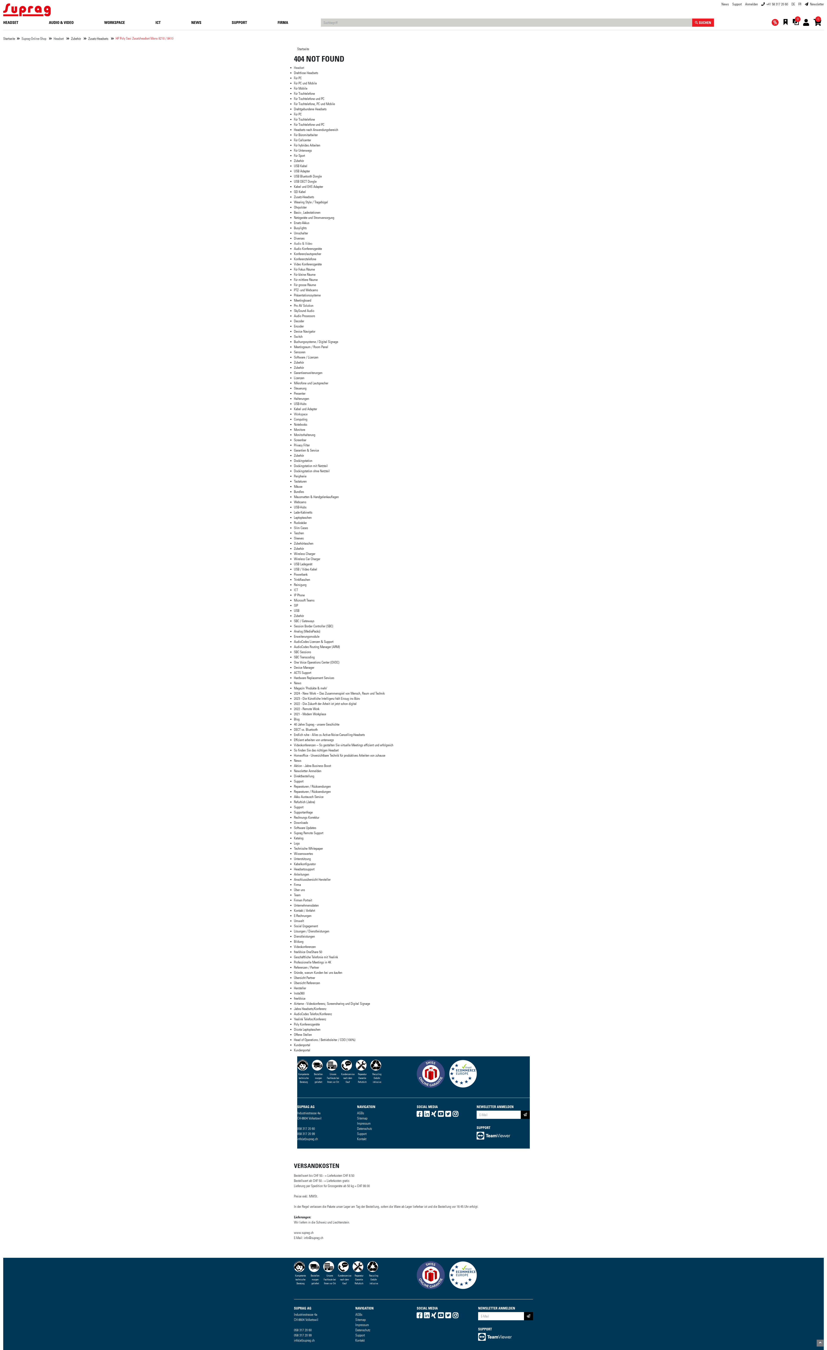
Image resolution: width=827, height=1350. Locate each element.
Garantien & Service (306, 450)
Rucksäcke (300, 523)
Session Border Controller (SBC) (313, 626)
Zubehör (76, 39)
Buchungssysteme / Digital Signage (316, 342)
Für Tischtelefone (304, 94)
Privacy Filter (302, 445)
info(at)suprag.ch (307, 1139)
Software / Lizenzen (306, 357)
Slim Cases (301, 528)
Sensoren (299, 352)
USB (296, 611)
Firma (283, 22)
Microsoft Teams (304, 600)
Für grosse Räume (305, 285)
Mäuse (298, 487)
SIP (296, 605)
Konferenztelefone (305, 259)
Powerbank (301, 574)
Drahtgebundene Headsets (310, 109)
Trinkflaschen (302, 580)
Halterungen (301, 399)
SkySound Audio (304, 311)
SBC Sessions (302, 652)
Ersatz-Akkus (301, 223)
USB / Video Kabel (305, 569)
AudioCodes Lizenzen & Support (313, 642)
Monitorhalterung (304, 435)
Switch (298, 337)
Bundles (299, 492)
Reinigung (300, 585)
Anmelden (751, 4)
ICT (158, 22)
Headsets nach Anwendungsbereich (316, 130)
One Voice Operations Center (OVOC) (316, 662)
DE (793, 4)
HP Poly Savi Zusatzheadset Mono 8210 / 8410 (144, 38)
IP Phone (299, 595)
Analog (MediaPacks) (307, 631)
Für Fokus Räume (304, 269)
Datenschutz (364, 1129)
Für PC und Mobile (305, 83)
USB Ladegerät (303, 564)
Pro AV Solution (303, 306)
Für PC (298, 78)
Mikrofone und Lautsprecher (311, 383)
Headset (10, 22)
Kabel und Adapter (305, 409)
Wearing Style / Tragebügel (311, 202)
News (725, 4)
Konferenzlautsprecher (307, 254)
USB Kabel (300, 166)
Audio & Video (61, 22)
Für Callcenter (302, 140)
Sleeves (299, 538)
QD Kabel (300, 192)
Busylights (300, 228)
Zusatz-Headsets (98, 39)
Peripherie (300, 476)
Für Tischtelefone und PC (309, 99)
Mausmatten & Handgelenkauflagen (316, 497)
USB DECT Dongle (305, 181)
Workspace (114, 22)
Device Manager (304, 668)
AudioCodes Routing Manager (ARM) (317, 647)
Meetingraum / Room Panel (311, 347)
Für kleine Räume (305, 275)
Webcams (300, 502)
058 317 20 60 (306, 1129)
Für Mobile (300, 88)
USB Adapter (302, 171)
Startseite (9, 39)
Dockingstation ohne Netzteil (312, 471)
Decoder (299, 321)
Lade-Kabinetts (303, 512)
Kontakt (361, 1139)
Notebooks (300, 424)
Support (737, 4)
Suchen (704, 22)
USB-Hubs (300, 404)
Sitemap (362, 1118)
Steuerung (300, 388)
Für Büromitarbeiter (306, 135)
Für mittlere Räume (306, 280)
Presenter (299, 393)
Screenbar (300, 440)
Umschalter (301, 233)
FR (799, 4)
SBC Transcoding (304, 657)
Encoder (299, 326)
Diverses (299, 238)
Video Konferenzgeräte (308, 264)
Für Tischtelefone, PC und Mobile (314, 104)
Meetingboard (302, 300)
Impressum (364, 1123)
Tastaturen (300, 481)
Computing (300, 419)
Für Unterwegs (303, 150)
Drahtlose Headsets (306, 73)
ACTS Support (302, 673)
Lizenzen (299, 378)
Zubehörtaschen (303, 543)
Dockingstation (303, 461)
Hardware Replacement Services (314, 678)
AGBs (360, 1113)
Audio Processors (304, 316)
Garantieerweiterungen (308, 373)
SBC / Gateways (304, 621)
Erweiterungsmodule (306, 636)
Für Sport (299, 156)
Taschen (299, 533)
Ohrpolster (300, 207)
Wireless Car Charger (307, 559)
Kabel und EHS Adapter (308, 187)
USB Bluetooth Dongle (308, 176)
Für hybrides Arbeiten (307, 145)
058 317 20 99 (306, 1134)
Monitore (299, 430)
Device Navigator (304, 331)
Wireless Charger (304, 554)
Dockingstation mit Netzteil (311, 466)
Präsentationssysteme (307, 295)
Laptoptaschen (303, 518)
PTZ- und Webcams (306, 290)
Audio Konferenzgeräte (308, 249)
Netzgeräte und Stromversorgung (314, 218)
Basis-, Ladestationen (307, 212)
